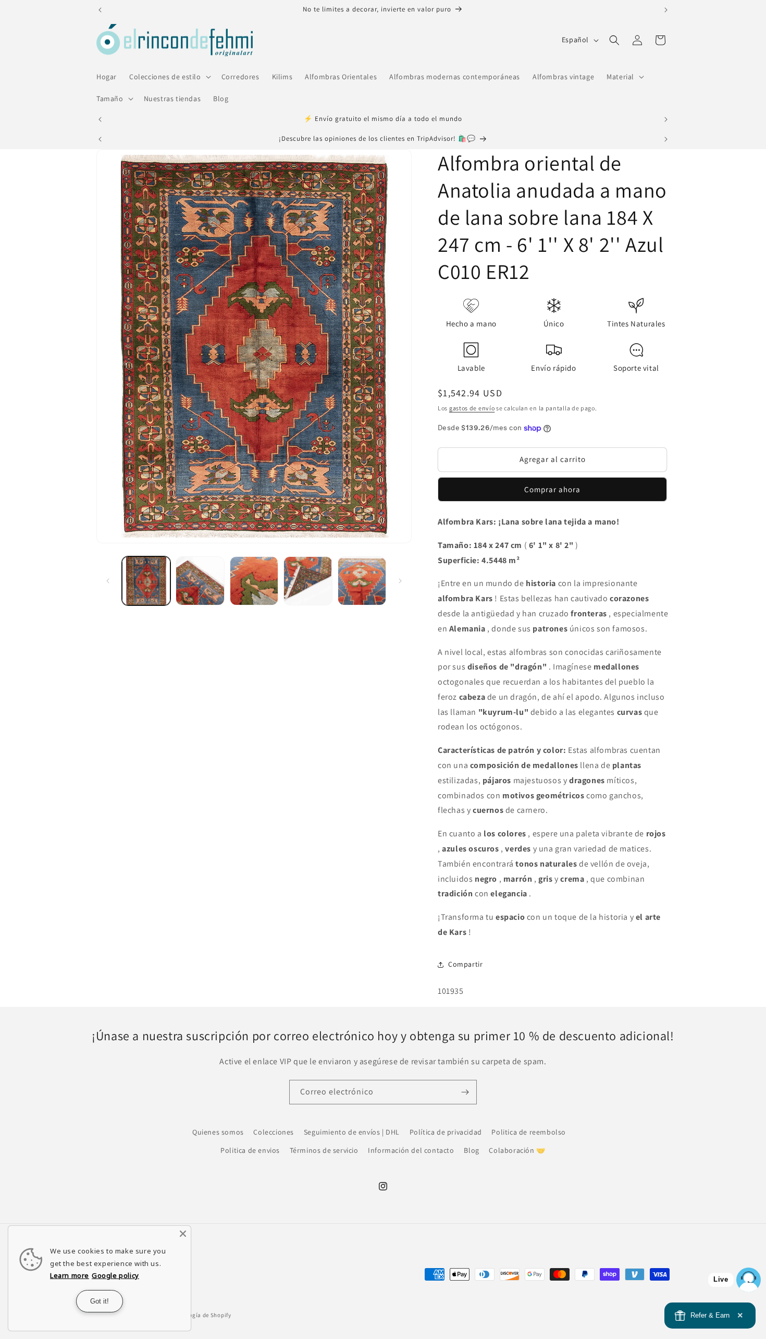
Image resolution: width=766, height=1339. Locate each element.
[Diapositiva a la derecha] (400, 580)
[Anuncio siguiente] (665, 10)
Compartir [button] (465, 964)
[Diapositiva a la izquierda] (107, 580)
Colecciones (273, 1132)
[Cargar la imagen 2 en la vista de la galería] (200, 580)
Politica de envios (250, 1150)
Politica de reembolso (528, 1132)
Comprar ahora (552, 489)
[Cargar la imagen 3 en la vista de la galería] (254, 580)
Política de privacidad (446, 1132)
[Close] (183, 1233)
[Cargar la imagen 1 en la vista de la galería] (146, 580)
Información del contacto (411, 1150)
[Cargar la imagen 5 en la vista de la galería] (362, 580)
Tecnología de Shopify (201, 1315)
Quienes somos (218, 1132)
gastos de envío (472, 408)
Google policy (115, 1275)
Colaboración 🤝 (517, 1150)
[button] (169, 77)
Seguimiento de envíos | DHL (352, 1132)
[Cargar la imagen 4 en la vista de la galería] (307, 580)
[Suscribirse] (464, 1092)
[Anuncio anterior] (100, 10)
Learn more (69, 1275)
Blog (471, 1150)
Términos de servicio (324, 1150)
